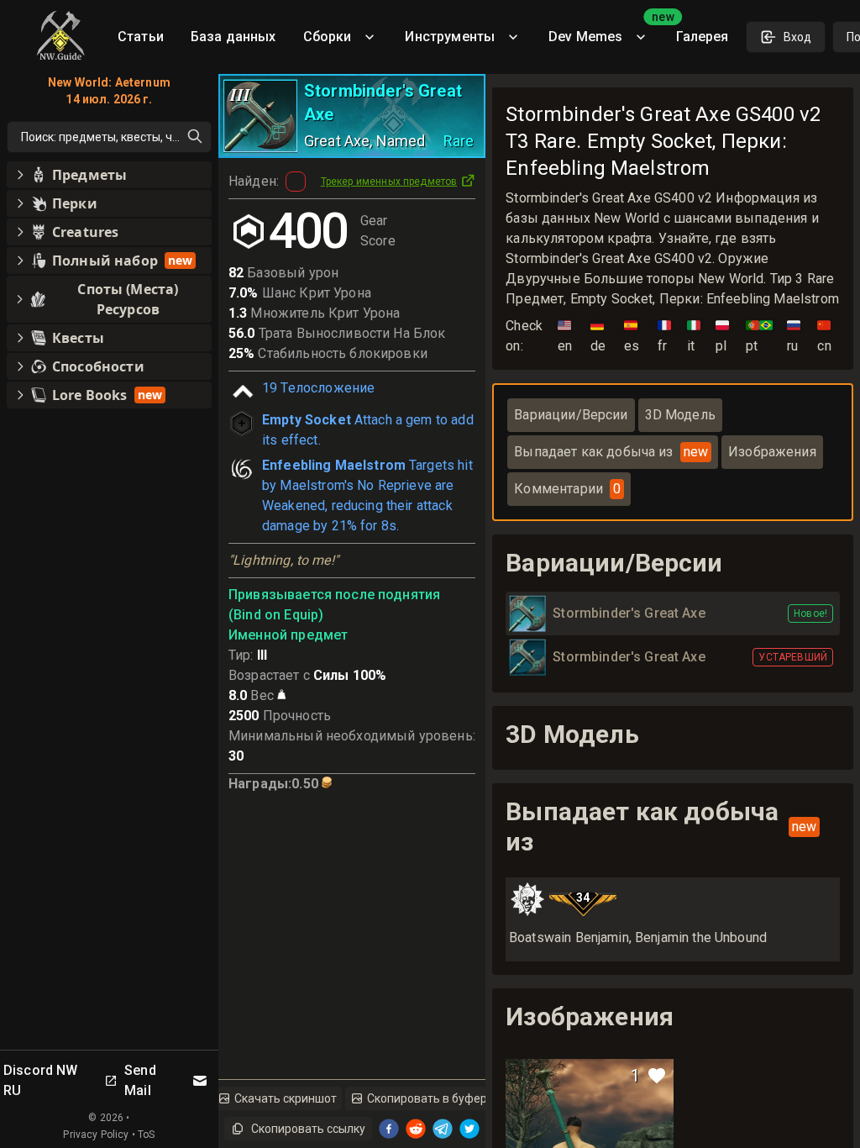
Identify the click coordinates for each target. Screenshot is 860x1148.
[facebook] (389, 1128)
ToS (146, 1134)
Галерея (702, 37)
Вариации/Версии (570, 415)
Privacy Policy (95, 1134)
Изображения (772, 452)
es (631, 336)
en (565, 336)
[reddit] (416, 1128)
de (598, 336)
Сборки (327, 37)
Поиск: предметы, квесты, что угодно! (116, 137)
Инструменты (450, 37)
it (693, 336)
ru (793, 336)
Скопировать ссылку (308, 1128)
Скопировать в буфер (427, 1098)
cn (824, 336)
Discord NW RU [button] (40, 1080)
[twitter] (469, 1128)
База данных (233, 37)
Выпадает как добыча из (611, 452)
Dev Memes (605, 31)
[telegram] (443, 1128)
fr (664, 336)
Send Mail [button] (140, 1080)
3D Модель (680, 415)
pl (722, 336)
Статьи (141, 37)
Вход (797, 37)
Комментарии (567, 489)
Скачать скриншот (285, 1098)
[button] (109, 174)
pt (759, 336)
